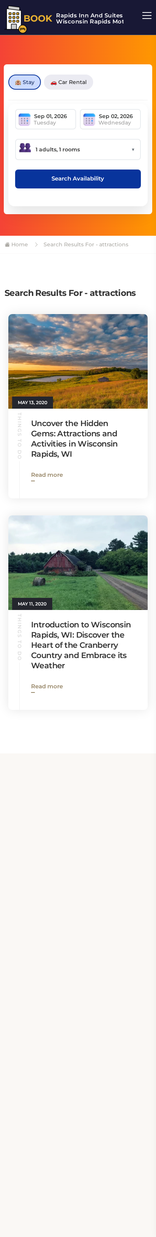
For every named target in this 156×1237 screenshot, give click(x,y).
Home (19, 244)
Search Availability (77, 178)
